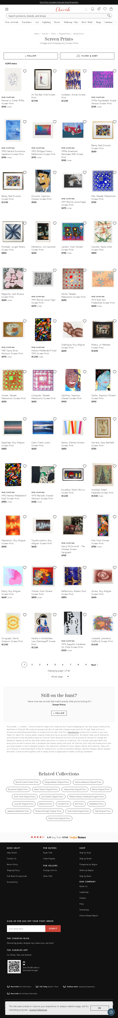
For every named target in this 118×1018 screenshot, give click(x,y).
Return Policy (12, 864)
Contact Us (11, 858)
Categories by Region (88, 864)
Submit (53, 928)
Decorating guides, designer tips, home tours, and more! (30, 943)
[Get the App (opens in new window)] (14, 966)
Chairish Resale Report (88, 915)
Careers (82, 898)
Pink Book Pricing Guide (17, 876)
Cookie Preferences (38, 1009)
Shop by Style (85, 853)
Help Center (12, 853)
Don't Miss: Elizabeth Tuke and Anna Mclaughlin (59, 2)
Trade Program (49, 858)
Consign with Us (50, 870)
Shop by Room (85, 876)
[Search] (109, 15)
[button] (7, 9)
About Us (83, 886)
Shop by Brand (85, 858)
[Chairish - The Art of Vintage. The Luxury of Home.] (63, 9)
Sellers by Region (86, 870)
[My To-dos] (92, 9)
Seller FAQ (47, 876)
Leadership (84, 892)
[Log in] (86, 9)
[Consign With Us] (99, 9)
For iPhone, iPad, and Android (19, 955)
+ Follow (30, 56)
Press (81, 904)
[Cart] (111, 9)
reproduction (73, 732)
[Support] (111, 1012)
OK (99, 1008)
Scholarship (84, 910)
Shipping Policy (13, 870)
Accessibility (12, 882)
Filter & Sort (90, 56)
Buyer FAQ (47, 853)
